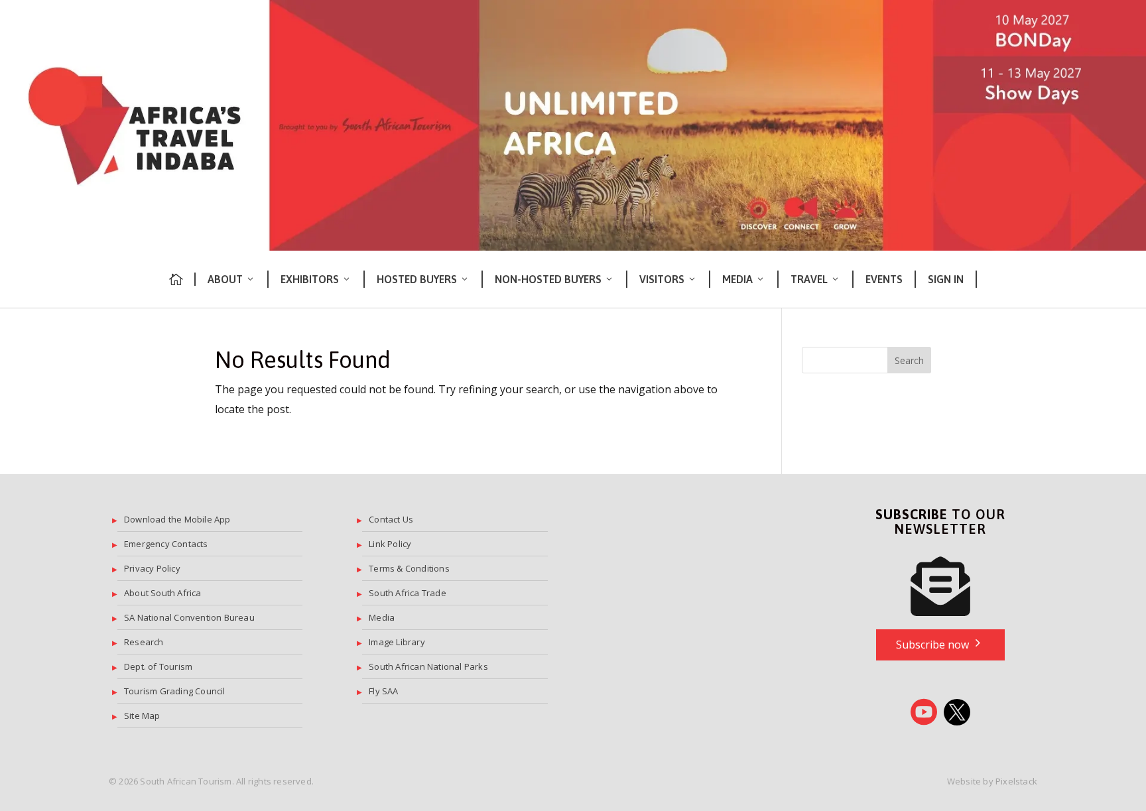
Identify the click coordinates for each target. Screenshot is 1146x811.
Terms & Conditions (409, 568)
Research (144, 642)
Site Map (142, 715)
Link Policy (390, 544)
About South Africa (163, 593)
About (225, 279)
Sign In (946, 279)
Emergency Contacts (166, 544)
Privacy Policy (152, 568)
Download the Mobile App (177, 519)
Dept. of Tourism (158, 666)
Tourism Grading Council (174, 691)
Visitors (661, 279)
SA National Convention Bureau (189, 617)
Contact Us (391, 519)
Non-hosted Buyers (548, 279)
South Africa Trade (407, 593)
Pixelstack (1016, 781)
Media (737, 279)
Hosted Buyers (417, 279)
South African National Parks (428, 666)
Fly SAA (383, 691)
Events (884, 279)
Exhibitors (310, 279)
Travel (809, 279)
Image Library (397, 642)
